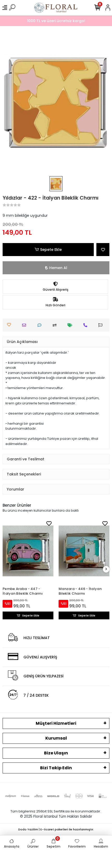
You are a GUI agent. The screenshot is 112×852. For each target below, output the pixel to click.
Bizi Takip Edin (56, 768)
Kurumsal (56, 738)
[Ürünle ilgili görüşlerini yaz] (40, 325)
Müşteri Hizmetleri (56, 723)
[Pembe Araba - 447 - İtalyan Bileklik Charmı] (28, 551)
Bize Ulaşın (56, 753)
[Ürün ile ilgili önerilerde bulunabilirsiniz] (101, 325)
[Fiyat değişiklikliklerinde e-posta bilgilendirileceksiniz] (71, 325)
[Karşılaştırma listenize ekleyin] (55, 325)
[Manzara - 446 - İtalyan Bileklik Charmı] (84, 551)
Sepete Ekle (51, 249)
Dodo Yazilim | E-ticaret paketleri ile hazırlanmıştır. (56, 829)
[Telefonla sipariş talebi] (86, 325)
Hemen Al (58, 267)
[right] (106, 569)
